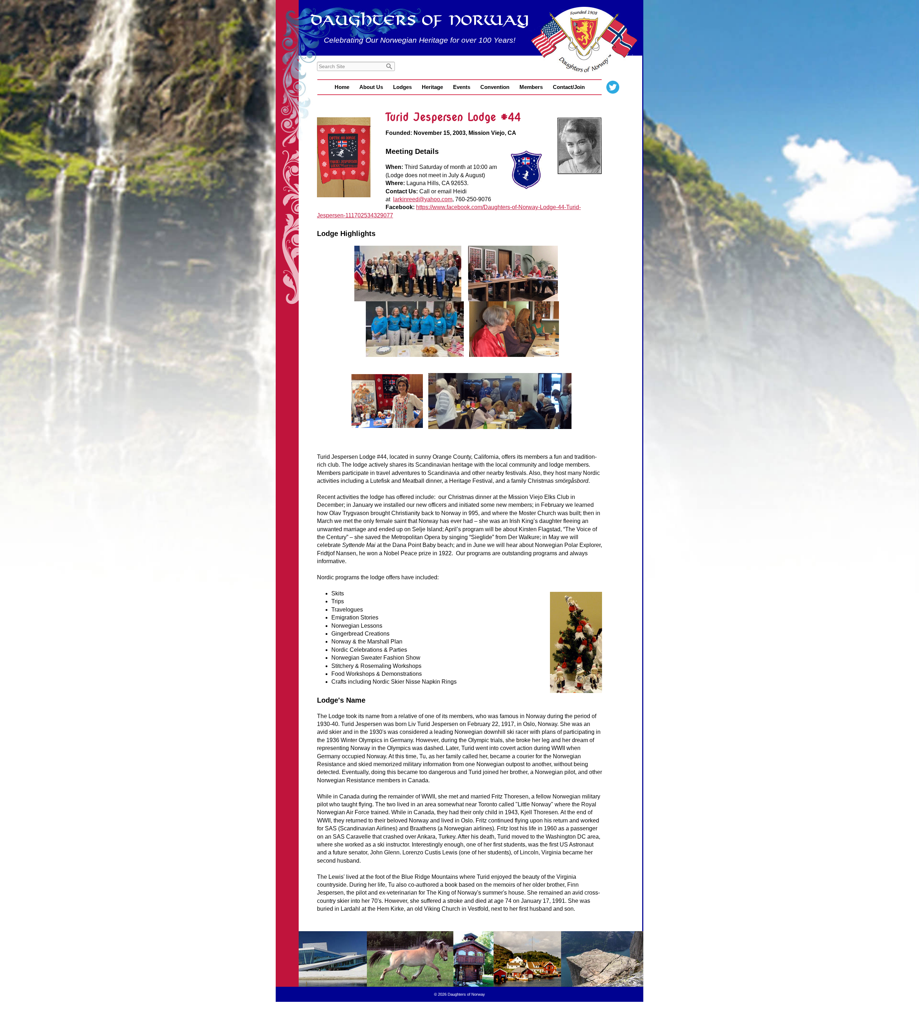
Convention (494, 87)
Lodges (402, 87)
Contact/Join (569, 87)
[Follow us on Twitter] (612, 87)
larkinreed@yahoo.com (422, 199)
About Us (371, 87)
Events (461, 87)
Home (342, 87)
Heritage (432, 87)
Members (531, 87)
